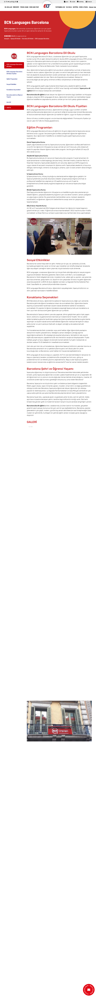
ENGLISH (90, 1)
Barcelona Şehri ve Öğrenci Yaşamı (14, 96)
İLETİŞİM (73, 1)
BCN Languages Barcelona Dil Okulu (14, 65)
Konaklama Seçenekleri (13, 89)
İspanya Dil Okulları (16, 38)
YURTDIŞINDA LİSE (60, 7)
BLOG (67, 1)
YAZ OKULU (69, 7)
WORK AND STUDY (34, 7)
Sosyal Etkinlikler (11, 84)
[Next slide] (88, 722)
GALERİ (9, 102)
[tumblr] (15, 2)
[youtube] (13, 2)
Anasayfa (6, 38)
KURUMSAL (81, 1)
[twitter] (8, 2)
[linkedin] (10, 2)
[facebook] (6, 2)
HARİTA (9, 107)
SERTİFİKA (75, 7)
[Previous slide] (31, 722)
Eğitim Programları (12, 79)
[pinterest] (12, 2)
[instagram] (4, 2)
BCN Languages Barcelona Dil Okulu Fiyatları (14, 72)
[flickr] (17, 2)
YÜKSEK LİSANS (24, 7)
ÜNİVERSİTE (16, 7)
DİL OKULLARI (8, 7)
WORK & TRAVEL (83, 7)
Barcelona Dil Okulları (28, 38)
